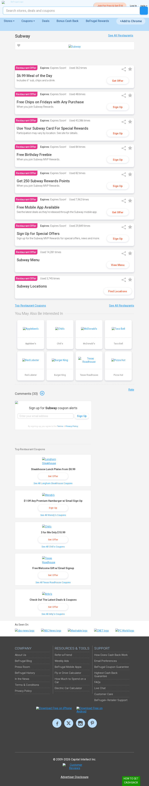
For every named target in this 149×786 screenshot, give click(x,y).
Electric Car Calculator (68, 688)
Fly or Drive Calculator (68, 673)
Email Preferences (105, 661)
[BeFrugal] (15, 2)
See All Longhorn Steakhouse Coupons (53, 483)
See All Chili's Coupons (53, 546)
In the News (22, 679)
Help (143, 6)
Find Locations (117, 291)
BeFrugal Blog (23, 661)
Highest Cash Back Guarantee (105, 674)
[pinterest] (92, 723)
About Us (20, 655)
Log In (133, 6)
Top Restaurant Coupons (30, 305)
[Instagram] (80, 723)
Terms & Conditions (27, 685)
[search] (144, 11)
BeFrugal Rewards (97, 21)
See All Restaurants (120, 35)
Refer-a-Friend (63, 655)
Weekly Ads (62, 661)
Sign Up (117, 107)
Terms (60, 426)
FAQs (97, 682)
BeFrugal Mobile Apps (68, 667)
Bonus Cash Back (67, 21)
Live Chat (100, 688)
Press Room (22, 667)
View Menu (117, 265)
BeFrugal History (25, 673)
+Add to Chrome (131, 21)
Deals (45, 21)
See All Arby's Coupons (53, 614)
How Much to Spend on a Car (70, 680)
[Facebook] (56, 723)
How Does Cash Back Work (111, 655)
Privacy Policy (71, 426)
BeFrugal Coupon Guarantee (111, 667)
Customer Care (103, 694)
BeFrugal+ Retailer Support (110, 700)
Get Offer (118, 80)
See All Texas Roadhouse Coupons (53, 582)
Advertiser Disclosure (74, 777)
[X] (68, 723)
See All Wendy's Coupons (53, 515)
